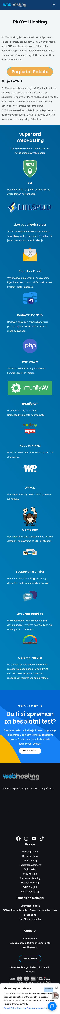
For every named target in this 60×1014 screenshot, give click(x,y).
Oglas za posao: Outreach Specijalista (30, 943)
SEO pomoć (9, 816)
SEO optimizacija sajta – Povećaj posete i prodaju (30, 910)
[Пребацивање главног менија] (54, 5)
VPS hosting (30, 860)
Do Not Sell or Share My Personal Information (25, 1008)
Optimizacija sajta (30, 905)
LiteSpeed (8, 807)
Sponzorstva (30, 938)
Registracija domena (30, 865)
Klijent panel (9, 828)
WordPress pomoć (12, 803)
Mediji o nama (30, 947)
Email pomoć (10, 799)
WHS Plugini (30, 887)
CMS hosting (30, 873)
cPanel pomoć (10, 811)
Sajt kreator (30, 869)
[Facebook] (18, 838)
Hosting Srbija (30, 851)
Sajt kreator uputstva (14, 832)
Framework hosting (30, 878)
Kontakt (30, 971)
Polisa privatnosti (39, 967)
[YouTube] (34, 838)
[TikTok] (41, 838)
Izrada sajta (30, 914)
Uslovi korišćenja (19, 967)
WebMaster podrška (30, 919)
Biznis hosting (30, 856)
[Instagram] (26, 838)
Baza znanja (30, 958)
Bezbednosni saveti (13, 824)
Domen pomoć (10, 820)
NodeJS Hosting (30, 882)
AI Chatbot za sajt (30, 891)
